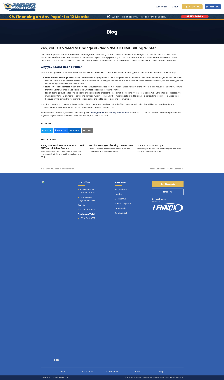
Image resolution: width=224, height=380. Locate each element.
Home (63, 371)
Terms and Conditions (176, 377)
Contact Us (87, 371)
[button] (47, 130)
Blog (161, 371)
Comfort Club (121, 213)
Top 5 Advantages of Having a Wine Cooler (111, 145)
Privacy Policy (164, 377)
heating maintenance (119, 112)
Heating (118, 194)
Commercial (120, 208)
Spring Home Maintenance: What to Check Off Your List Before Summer (62, 147)
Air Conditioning (122, 189)
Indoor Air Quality (123, 203)
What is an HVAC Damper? (151, 145)
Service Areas (112, 371)
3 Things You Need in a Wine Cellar (57, 168)
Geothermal (120, 199)
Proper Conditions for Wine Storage (165, 168)
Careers (136, 371)
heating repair (97, 112)
